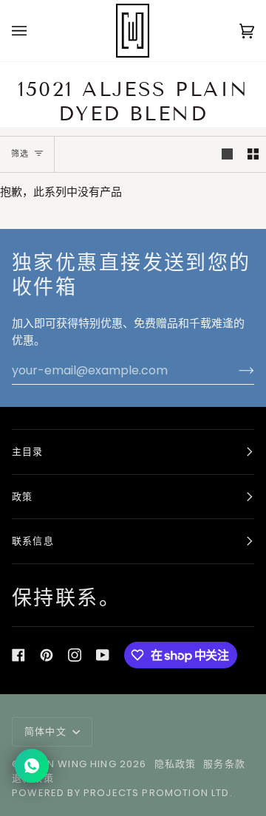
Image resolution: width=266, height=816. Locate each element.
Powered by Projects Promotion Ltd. (122, 793)
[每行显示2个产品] (253, 154)
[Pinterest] (46, 655)
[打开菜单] (34, 30)
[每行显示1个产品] (227, 154)
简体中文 (46, 731)
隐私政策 (175, 764)
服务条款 (224, 764)
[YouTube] (102, 655)
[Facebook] (18, 655)
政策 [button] (22, 497)
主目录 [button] (28, 452)
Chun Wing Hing (70, 764)
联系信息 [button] (33, 541)
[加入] (234, 371)
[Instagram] (74, 655)
